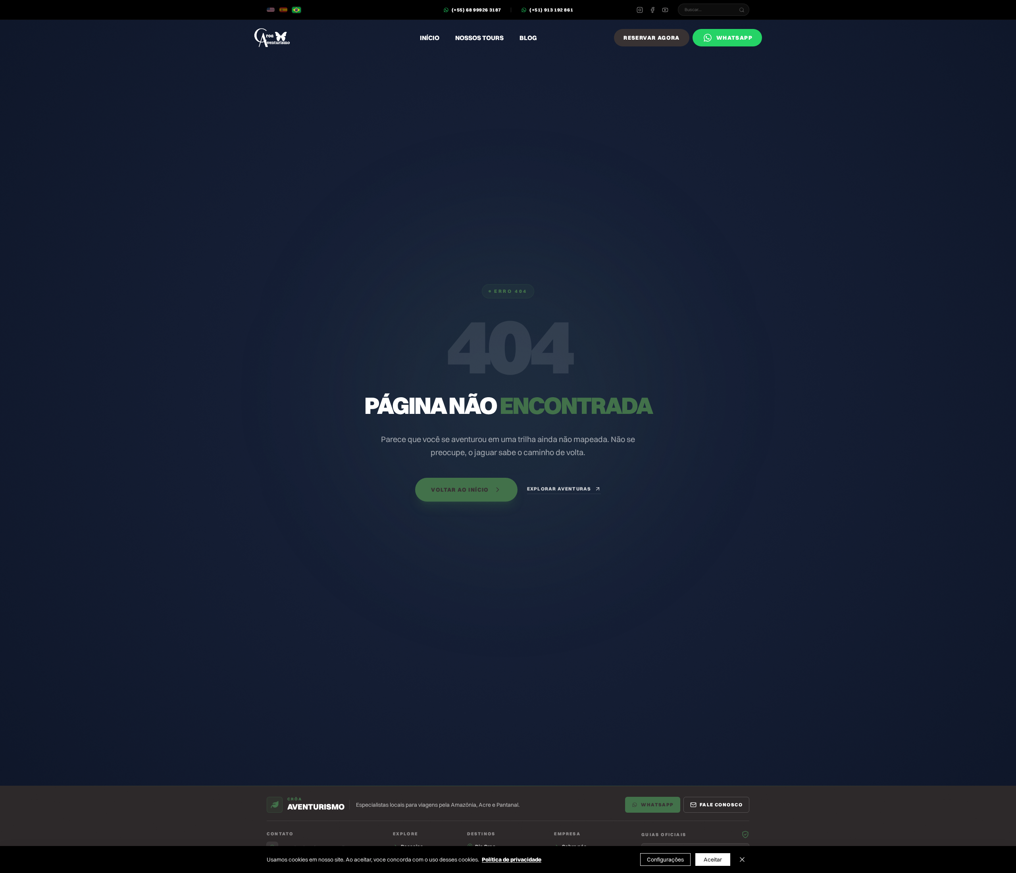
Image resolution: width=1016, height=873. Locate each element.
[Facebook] (652, 10)
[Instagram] (640, 10)
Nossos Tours (479, 38)
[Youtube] (665, 10)
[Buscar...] (742, 10)
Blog (528, 38)
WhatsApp (657, 805)
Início (429, 38)
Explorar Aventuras (559, 489)
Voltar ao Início (460, 489)
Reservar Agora (651, 37)
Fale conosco (721, 805)
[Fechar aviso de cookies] (742, 859)
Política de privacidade (511, 859)
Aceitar (713, 859)
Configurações (665, 859)
